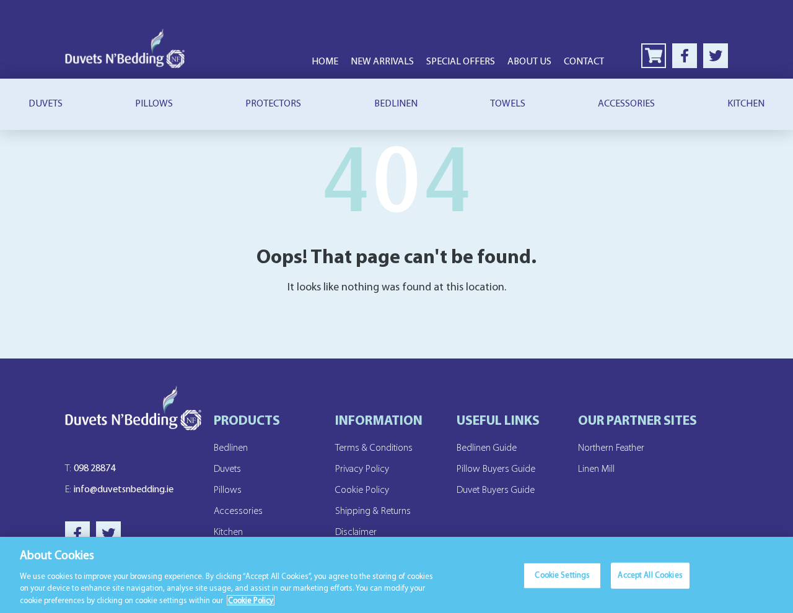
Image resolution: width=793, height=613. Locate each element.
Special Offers (460, 62)
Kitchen (746, 104)
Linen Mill (596, 469)
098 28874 (90, 469)
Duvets (45, 104)
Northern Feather (611, 448)
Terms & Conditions (374, 448)
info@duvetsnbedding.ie (119, 490)
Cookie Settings (562, 576)
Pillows (154, 104)
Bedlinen (396, 104)
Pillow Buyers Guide (496, 469)
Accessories (626, 104)
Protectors (273, 104)
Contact (584, 62)
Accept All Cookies (650, 576)
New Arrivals (382, 62)
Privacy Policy (362, 469)
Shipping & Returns (373, 511)
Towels (507, 104)
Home (325, 62)
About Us (529, 62)
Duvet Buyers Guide (496, 490)
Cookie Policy (362, 490)
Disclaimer (356, 532)
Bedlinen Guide (487, 448)
